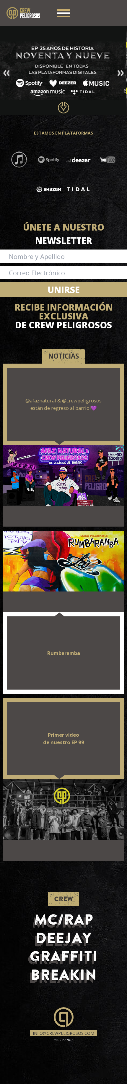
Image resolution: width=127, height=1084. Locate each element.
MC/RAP (63, 919)
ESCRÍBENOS (63, 1036)
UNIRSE (64, 290)
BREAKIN (64, 974)
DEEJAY (63, 938)
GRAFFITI (64, 956)
